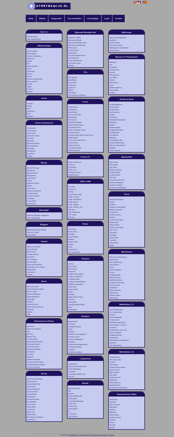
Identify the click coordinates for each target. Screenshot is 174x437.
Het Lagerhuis (114, 75)
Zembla (112, 93)
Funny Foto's (72, 232)
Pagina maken (85, 435)
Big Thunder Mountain (34, 379)
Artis (28, 331)
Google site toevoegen (117, 367)
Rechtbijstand (114, 132)
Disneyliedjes (31, 402)
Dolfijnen (30, 302)
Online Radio (72, 409)
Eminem (71, 393)
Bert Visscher (31, 252)
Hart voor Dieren (32, 304)
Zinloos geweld (115, 150)
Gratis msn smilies (33, 136)
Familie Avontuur (115, 215)
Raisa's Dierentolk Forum (77, 140)
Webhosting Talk (74, 150)
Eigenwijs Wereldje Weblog (36, 230)
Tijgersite (30, 309)
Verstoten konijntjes (75, 352)
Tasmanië (113, 240)
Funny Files (72, 229)
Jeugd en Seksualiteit (75, 274)
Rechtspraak (114, 135)
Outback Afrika (114, 225)
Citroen (29, 106)
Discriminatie (114, 107)
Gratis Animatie (32, 66)
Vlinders (30, 89)
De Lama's (30, 257)
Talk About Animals (74, 148)
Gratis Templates (115, 270)
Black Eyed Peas (74, 388)
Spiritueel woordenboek (118, 188)
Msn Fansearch (73, 58)
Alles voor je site (115, 360)
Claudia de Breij (32, 254)
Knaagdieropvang (74, 327)
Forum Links (72, 48)
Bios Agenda (72, 77)
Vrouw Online (31, 201)
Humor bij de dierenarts (35, 307)
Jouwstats (71, 371)
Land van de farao (116, 45)
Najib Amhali (31, 270)
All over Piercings (33, 168)
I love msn (30, 138)
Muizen (29, 76)
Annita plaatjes (32, 51)
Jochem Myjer (32, 262)
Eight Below (72, 80)
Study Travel (114, 238)
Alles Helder (114, 162)
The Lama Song (73, 252)
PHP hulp (71, 210)
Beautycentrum (32, 173)
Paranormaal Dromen (117, 180)
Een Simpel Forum (116, 262)
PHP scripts (72, 215)
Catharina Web (115, 172)
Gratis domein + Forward (118, 325)
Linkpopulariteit (115, 275)
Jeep (28, 109)
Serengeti (113, 235)
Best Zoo (30, 334)
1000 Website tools (116, 310)
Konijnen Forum (73, 132)
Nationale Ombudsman (118, 120)
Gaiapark (30, 357)
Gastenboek (72, 53)
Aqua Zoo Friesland (34, 329)
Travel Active (114, 243)
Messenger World (33, 143)
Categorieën (56, 18)
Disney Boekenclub (34, 384)
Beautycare (31, 170)
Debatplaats (72, 117)
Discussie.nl (72, 120)
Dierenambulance (33, 297)
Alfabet (42, 18)
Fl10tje (29, 61)
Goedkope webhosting (117, 322)
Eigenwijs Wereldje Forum (77, 43)
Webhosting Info (115, 290)
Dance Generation (74, 115)
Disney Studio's (32, 392)
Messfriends (31, 151)
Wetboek (113, 148)
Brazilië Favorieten (116, 210)
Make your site (115, 370)
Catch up (71, 165)
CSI (111, 65)
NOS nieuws (114, 82)
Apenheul (30, 326)
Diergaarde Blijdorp (34, 349)
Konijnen (71, 332)
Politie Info (113, 122)
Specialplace (31, 235)
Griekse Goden (115, 43)
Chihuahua (72, 167)
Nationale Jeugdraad (75, 284)
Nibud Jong (72, 287)
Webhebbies (114, 338)
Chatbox (112, 315)
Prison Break (114, 90)
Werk (70, 307)
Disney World (31, 394)
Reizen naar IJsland (116, 227)
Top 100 (71, 377)
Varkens (30, 312)
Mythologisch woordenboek (119, 48)
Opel (28, 114)
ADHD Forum (73, 107)
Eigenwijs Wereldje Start (76, 45)
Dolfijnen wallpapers (34, 56)
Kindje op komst (115, 417)
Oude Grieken (114, 50)
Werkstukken (72, 310)
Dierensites (31, 299)
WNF (28, 314)
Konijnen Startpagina (75, 339)
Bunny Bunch (73, 321)
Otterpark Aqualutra (33, 359)
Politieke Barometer (116, 130)
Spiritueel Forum (74, 145)
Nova (111, 85)
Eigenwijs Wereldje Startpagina (38, 215)
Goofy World (31, 407)
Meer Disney (31, 414)
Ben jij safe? (72, 266)
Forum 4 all (72, 170)
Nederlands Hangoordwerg (77, 344)
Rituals (29, 186)
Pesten (70, 292)
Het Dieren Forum (74, 127)
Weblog (71, 66)
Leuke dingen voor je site (118, 330)
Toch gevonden (32, 37)
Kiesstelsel (113, 117)
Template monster (116, 335)
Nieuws (112, 80)
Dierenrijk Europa (33, 347)
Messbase (30, 141)
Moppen (71, 239)
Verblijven (71, 349)
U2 (69, 411)
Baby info (113, 402)
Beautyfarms (31, 176)
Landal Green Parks (116, 220)
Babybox (113, 410)
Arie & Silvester (32, 249)
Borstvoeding (114, 415)
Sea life (29, 84)
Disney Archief (32, 381)
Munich (70, 90)
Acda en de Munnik (33, 247)
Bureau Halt (72, 269)
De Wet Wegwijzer (116, 104)
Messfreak (30, 148)
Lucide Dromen (115, 175)
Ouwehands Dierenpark (35, 362)
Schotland (113, 233)
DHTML (71, 192)
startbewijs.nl (74, 435)
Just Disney (31, 409)
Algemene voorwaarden (99, 435)
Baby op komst (115, 405)
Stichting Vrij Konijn (75, 347)
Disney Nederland (33, 389)
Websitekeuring (115, 385)
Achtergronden (115, 357)
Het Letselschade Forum (76, 55)
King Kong (72, 85)
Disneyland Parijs (33, 399)
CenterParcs (114, 212)
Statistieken (114, 288)
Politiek (112, 125)
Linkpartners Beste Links (76, 374)
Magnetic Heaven (33, 183)
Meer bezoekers (115, 277)
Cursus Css (72, 189)
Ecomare (30, 354)
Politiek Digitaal (115, 127)
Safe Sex (71, 299)
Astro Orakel (114, 165)
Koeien (29, 74)
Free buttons (114, 365)
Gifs (28, 64)
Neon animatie (32, 81)
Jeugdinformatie (73, 279)
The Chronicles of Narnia (77, 95)
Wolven (29, 92)
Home (30, 18)
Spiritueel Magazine (116, 183)
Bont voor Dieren (33, 286)
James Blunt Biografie (75, 401)
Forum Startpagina (33, 218)
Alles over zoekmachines (118, 257)
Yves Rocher (31, 204)
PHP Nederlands (74, 212)
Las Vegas (113, 77)
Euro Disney (31, 404)
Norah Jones (72, 406)
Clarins (29, 181)
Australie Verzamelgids (117, 207)
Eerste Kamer (114, 110)
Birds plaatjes (31, 53)
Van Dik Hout (72, 416)
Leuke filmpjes (73, 237)
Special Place (73, 143)
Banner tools (114, 260)
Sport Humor (72, 249)
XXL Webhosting (115, 345)
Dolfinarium (31, 352)
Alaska (112, 202)
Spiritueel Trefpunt (116, 185)
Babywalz (113, 412)
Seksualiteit (72, 302)
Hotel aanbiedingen (34, 39)
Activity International (116, 199)
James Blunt (72, 399)
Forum (112, 267)
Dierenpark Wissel (33, 344)
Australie (113, 205)
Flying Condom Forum (76, 125)
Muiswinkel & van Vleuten (36, 267)
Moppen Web (73, 242)
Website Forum (73, 175)
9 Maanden (113, 399)
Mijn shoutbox (114, 372)
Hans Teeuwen (32, 259)
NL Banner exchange (117, 283)
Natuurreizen (114, 222)
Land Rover (31, 111)
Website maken (115, 295)
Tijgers (29, 87)
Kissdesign (31, 71)
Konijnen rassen (74, 337)
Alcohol (70, 264)
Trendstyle (30, 198)
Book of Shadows (116, 170)
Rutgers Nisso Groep (75, 297)
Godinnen (113, 40)
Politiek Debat (73, 138)
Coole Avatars (32, 131)
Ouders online (73, 289)
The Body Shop (32, 193)
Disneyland (31, 397)
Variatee (30, 275)
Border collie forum (74, 162)
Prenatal (112, 425)
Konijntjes (71, 342)
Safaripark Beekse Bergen (36, 364)
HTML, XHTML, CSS (75, 207)
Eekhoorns (31, 59)
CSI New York (114, 70)
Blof (69, 391)
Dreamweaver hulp (75, 194)
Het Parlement (114, 112)
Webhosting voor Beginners (119, 340)
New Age (113, 177)
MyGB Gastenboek (116, 280)
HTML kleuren (73, 202)
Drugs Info (71, 271)
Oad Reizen (31, 420)
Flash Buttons (114, 265)
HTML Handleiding (74, 199)
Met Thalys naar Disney (35, 417)
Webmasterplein (115, 383)
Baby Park (113, 407)
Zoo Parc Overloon (33, 367)
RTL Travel (113, 230)
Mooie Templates (115, 333)
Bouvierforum (73, 112)
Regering (113, 138)
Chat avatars (31, 128)
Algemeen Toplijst (74, 38)
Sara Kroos (31, 272)
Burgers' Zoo (31, 336)
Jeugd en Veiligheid (75, 277)
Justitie (112, 115)
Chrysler (30, 103)
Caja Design (31, 178)
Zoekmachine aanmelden (118, 388)
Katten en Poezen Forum (76, 130)
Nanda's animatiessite (34, 79)
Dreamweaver (114, 320)
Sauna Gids (31, 188)
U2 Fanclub (72, 414)
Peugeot (30, 116)
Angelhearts (72, 110)
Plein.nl (112, 422)
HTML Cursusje (73, 197)
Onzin (70, 247)
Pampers (113, 420)
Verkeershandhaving (117, 143)
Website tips (114, 298)
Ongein (70, 244)
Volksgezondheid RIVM (76, 305)
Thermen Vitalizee (33, 196)
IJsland (112, 217)
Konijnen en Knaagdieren (77, 334)
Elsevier (112, 72)
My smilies (30, 153)
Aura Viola (113, 167)
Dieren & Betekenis (33, 294)
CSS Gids (71, 187)
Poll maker (113, 375)
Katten (29, 69)
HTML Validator (73, 205)
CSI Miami (113, 67)
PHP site (71, 217)
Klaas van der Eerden (34, 264)
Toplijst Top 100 (115, 377)
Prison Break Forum (75, 60)
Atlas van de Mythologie (118, 38)
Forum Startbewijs (74, 369)
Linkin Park (72, 404)
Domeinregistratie (116, 317)
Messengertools (32, 146)
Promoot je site (115, 285)
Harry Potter (72, 82)
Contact (118, 18)
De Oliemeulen (32, 339)
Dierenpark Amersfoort (35, 342)
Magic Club (31, 412)
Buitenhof (113, 62)
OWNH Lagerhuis (116, 88)
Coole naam (31, 133)
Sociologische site (116, 140)
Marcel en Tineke (33, 232)
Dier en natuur (32, 292)
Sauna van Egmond (34, 191)
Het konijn (71, 324)
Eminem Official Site (75, 396)
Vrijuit (111, 245)
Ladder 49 (71, 88)
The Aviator (72, 93)
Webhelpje (113, 380)
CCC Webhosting (116, 312)
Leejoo (112, 272)
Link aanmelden (74, 18)
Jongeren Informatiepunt (76, 282)
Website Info (114, 293)
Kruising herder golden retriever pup (80, 135)
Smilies (29, 156)
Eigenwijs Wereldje (75, 40)
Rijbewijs (71, 294)
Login (106, 18)
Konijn (70, 329)
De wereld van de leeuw (35, 289)
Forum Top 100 (73, 50)
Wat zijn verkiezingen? (117, 145)
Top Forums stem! (74, 63)
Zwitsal (112, 427)
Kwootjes (71, 234)
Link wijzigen (93, 18)
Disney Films (31, 386)
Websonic (113, 343)
